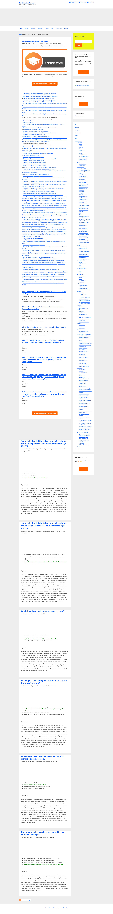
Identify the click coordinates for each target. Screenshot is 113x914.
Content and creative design (84, 289)
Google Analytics (80, 167)
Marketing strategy (83, 288)
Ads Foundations (82, 369)
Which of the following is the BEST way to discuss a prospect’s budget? (38, 191)
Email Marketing (82, 312)
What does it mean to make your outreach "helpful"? (34, 164)
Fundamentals (82, 325)
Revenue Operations (83, 180)
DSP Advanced (81, 375)
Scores (76, 135)
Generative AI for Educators (84, 303)
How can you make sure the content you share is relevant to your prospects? (39, 167)
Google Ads (79, 142)
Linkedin (79, 283)
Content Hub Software (83, 233)
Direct (80, 271)
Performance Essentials (84, 322)
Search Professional (83, 157)
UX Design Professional (83, 444)
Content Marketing (83, 231)
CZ (87, 2)
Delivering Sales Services (84, 230)
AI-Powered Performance (84, 156)
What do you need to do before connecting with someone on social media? (39, 158)
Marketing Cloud (82, 383)
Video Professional (82, 161)
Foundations (81, 311)
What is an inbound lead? (28, 267)
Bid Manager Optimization (84, 300)
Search (80, 144)
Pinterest (79, 315)
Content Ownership (83, 246)
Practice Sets (81, 282)
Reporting (81, 193)
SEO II (80, 214)
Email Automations (83, 314)
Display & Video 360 (83, 236)
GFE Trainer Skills (82, 280)
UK (92, 2)
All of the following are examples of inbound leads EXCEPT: (36, 131)
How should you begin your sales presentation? (33, 238)
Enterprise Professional (84, 256)
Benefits (77, 127)
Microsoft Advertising (81, 260)
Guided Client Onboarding (84, 337)
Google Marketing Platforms (83, 234)
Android (78, 253)
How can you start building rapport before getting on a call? (36, 174)
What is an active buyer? (28, 120)
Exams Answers (78, 141)
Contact (77, 449)
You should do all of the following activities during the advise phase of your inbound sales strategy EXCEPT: (44, 526)
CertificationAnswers (27, 3)
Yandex (78, 269)
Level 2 (80, 277)
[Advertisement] (56, 17)
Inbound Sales (82, 191)
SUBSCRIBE (83, 103)
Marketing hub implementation (85, 343)
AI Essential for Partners (84, 366)
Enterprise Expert (82, 257)
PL (81, 2)
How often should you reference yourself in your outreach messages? (38, 153)
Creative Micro (82, 328)
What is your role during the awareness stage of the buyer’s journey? (38, 95)
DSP (80, 374)
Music (80, 250)
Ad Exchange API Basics (83, 299)
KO (90, 2)
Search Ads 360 (82, 239)
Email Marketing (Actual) (84, 216)
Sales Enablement (82, 200)
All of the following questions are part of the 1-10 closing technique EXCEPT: (40, 259)
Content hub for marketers (84, 219)
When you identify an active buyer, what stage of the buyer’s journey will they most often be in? (43, 260)
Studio (82, 296)
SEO (80, 213)
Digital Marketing (82, 176)
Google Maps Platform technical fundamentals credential (84, 408)
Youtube (78, 245)
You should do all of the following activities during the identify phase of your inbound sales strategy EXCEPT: (44, 443)
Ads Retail (81, 371)
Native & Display (82, 263)
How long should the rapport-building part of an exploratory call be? (37, 176)
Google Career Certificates (82, 432)
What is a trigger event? (28, 146)
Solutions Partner (82, 363)
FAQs (76, 138)
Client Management (83, 228)
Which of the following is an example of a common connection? (37, 145)
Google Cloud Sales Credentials (85, 389)
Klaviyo (78, 446)
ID (93, 2)
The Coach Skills (82, 276)
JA (85, 2)
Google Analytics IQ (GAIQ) (84, 170)
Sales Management (83, 203)
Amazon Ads (79, 368)
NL (82, 2)
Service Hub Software (83, 177)
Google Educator (80, 274)
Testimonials (78, 132)
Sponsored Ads (82, 377)
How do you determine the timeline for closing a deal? (35, 240)
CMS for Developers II (83, 196)
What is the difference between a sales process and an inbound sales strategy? (42, 308)
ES (73, 2)
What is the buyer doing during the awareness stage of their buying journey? (39, 93)
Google (78, 162)
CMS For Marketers (82, 182)
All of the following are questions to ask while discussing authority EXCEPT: (39, 193)
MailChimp (79, 309)
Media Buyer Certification (84, 319)
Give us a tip (83, 469)
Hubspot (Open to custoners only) (84, 334)
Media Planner (82, 320)
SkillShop (79, 291)
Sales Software (82, 179)
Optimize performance (85, 297)
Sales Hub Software (83, 217)
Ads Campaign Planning (83, 380)
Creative (80, 153)
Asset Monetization (83, 248)
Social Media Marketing (83, 208)
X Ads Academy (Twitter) (82, 268)
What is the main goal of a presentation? (32, 236)
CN (89, 2)
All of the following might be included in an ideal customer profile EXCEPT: (39, 133)
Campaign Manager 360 (83, 237)
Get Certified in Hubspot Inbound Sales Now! (44, 83)
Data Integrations (82, 346)
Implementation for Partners (85, 361)
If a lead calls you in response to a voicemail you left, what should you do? (39, 169)
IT (76, 2)
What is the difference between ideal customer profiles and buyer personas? (39, 127)
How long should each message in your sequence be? (34, 152)
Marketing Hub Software (84, 220)
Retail (80, 265)
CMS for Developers (83, 194)
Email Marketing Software (84, 222)
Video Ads (81, 384)
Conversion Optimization (84, 240)
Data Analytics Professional (84, 435)
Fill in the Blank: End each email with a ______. (33, 155)
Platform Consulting (83, 338)
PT (77, 2)
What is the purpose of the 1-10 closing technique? (34, 245)
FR (71, 2)
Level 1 (80, 279)
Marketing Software (83, 199)
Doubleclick (81, 292)
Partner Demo (82, 223)
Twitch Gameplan (82, 386)
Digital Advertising (82, 197)
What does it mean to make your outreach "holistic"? (34, 165)
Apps (80, 151)
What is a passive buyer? (28, 122)
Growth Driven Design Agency (85, 335)
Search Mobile (83, 294)
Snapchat (79, 329)
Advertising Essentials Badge (85, 317)
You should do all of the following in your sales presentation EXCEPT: (38, 257)
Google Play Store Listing (84, 259)
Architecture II (82, 354)
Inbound (80, 173)
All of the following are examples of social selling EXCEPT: (44, 327)
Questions (77, 130)
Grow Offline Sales (82, 154)
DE (75, 2)
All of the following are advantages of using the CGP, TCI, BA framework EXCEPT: (41, 269)
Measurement (81, 150)
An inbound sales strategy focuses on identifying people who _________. (39, 136)
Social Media (81, 202)
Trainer (80, 340)
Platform (81, 306)
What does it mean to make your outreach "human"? (34, 162)
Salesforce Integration (83, 351)
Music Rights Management (84, 251)
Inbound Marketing (83, 174)
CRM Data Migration (83, 360)
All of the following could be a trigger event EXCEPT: (34, 134)
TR (84, 2)
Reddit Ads (79, 323)
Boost (80, 326)
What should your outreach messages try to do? (33, 157)
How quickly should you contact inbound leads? (33, 129)
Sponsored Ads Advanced (84, 378)
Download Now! (84, 72)
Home (20, 34)
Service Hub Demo (82, 355)
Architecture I (81, 352)
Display (80, 145)
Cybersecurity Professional (84, 434)
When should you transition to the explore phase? (33, 160)
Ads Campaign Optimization (84, 381)
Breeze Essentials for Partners (85, 365)
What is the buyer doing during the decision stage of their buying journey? (39, 100)
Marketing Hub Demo (83, 348)
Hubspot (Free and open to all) (83, 171)
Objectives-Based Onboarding (85, 345)
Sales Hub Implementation (84, 342)
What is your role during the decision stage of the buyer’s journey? (37, 101)
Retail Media (81, 266)
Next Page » (28, 900)
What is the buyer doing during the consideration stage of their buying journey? (40, 96)
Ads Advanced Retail (83, 372)
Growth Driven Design (83, 187)
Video (80, 148)
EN (70, 2)
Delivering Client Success (84, 226)
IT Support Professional (84, 440)
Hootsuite (79, 305)
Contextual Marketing (83, 184)
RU (79, 2)
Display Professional (83, 159)
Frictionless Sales (82, 185)
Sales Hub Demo (82, 349)
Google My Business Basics (84, 302)
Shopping (81, 147)
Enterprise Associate (83, 254)
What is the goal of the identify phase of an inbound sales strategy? (44, 293)
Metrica (80, 273)
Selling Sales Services (83, 225)
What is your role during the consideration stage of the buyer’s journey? (38, 98)
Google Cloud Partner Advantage (83, 388)
